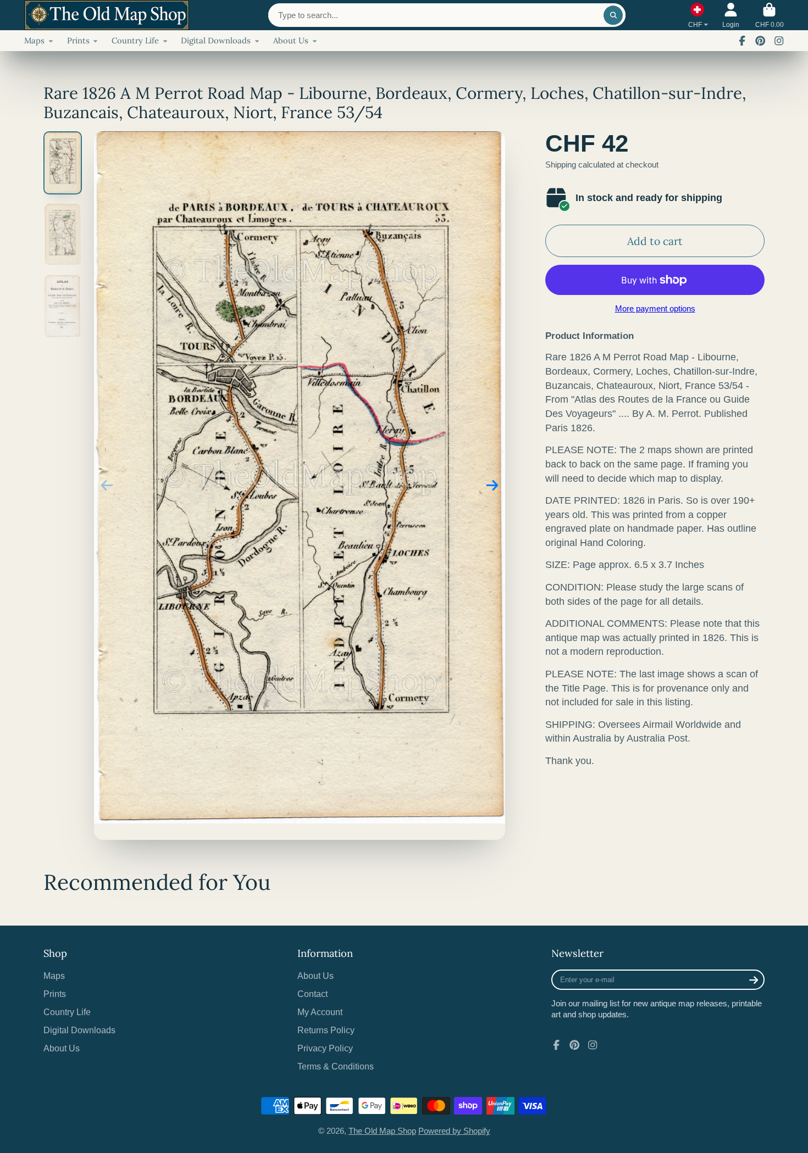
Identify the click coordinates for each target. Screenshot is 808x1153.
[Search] (613, 15)
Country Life (135, 40)
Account (730, 15)
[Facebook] (742, 41)
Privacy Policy (325, 1048)
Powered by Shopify (454, 1131)
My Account (319, 1012)
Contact (312, 994)
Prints (78, 40)
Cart (769, 15)
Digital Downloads (216, 40)
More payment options (655, 308)
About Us (290, 40)
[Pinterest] (760, 41)
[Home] (106, 15)
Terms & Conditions (335, 1066)
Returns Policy (326, 1030)
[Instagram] (779, 41)
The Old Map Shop (382, 1131)
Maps (34, 40)
